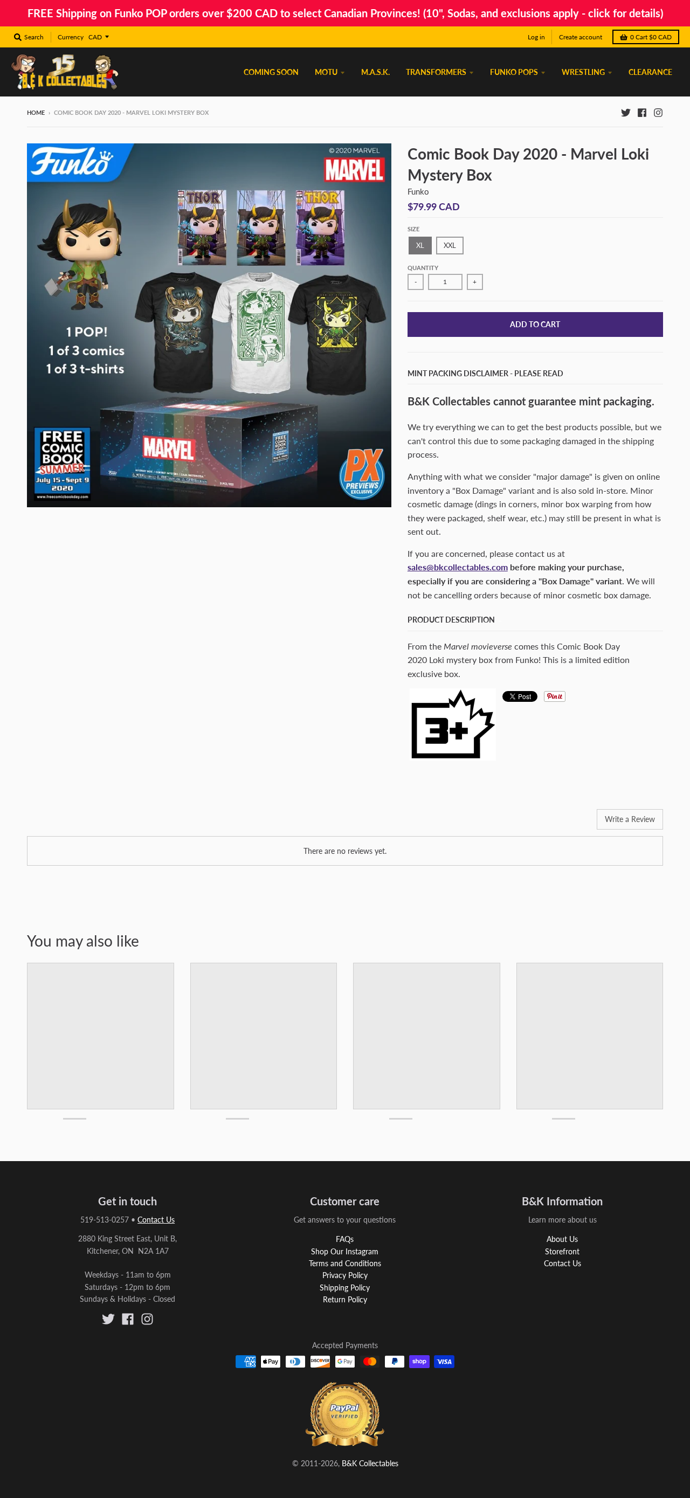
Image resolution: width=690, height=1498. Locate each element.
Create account (580, 37)
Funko (418, 191)
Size (413, 228)
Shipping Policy (345, 1287)
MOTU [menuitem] (326, 72)
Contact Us (156, 1219)
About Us (562, 1239)
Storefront (562, 1251)
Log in (536, 37)
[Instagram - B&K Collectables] (658, 112)
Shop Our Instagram (344, 1251)
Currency (71, 37)
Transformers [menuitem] (436, 72)
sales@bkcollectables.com (458, 567)
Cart (651, 37)
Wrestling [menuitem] (583, 72)
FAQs (345, 1239)
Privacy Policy (345, 1275)
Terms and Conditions (345, 1263)
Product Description (451, 619)
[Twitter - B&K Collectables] (626, 112)
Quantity (423, 267)
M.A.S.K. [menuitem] (375, 72)
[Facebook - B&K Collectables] (642, 112)
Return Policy (345, 1299)
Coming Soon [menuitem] (271, 72)
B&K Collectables (370, 1463)
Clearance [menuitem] (650, 72)
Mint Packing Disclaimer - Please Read (485, 373)
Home (36, 112)
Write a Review (630, 819)
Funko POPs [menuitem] (514, 72)
